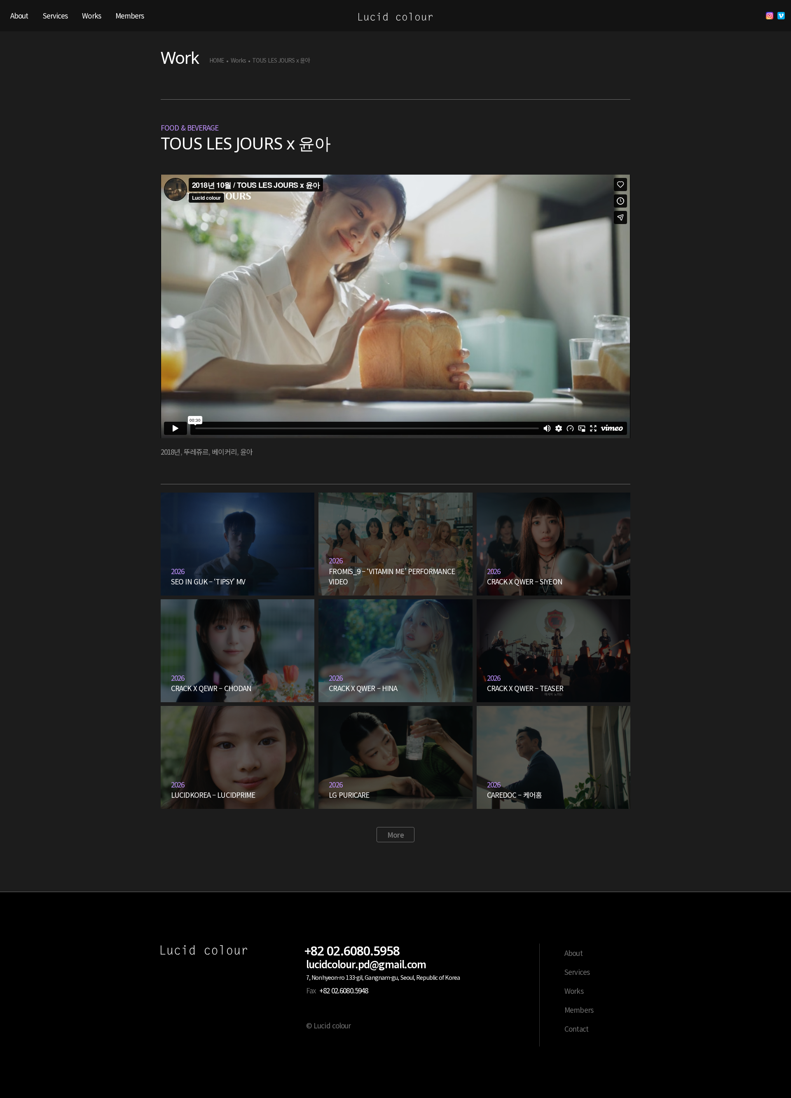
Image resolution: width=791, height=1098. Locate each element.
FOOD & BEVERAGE (190, 127)
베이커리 (224, 451)
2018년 (170, 451)
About (573, 953)
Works (238, 60)
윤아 (246, 451)
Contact (576, 1028)
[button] (395, 835)
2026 (177, 571)
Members (578, 1010)
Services (577, 972)
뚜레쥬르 (196, 451)
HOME (216, 60)
